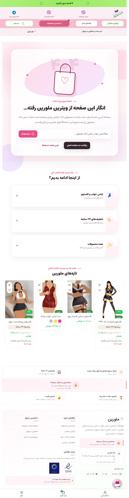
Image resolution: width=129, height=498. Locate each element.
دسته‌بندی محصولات (53, 23)
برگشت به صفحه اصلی (76, 145)
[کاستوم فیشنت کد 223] (107, 294)
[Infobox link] (82, 13)
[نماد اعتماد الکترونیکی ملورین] (67, 467)
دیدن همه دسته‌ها (49, 145)
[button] (98, 285)
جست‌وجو (24, 134)
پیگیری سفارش (110, 23)
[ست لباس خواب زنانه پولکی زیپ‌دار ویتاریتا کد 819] (48, 294)
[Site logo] (115, 13)
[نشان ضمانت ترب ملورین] (52, 467)
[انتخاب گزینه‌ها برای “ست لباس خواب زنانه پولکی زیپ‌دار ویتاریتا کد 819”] (39, 285)
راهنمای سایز (85, 23)
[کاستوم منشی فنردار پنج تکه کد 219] (78, 294)
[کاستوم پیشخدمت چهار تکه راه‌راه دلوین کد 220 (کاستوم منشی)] (19, 294)
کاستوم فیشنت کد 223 (107, 321)
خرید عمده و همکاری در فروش (90, 31)
